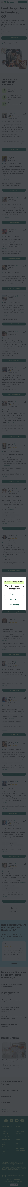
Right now (14, 594)
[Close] (24, 579)
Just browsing (14, 605)
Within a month (14, 599)
